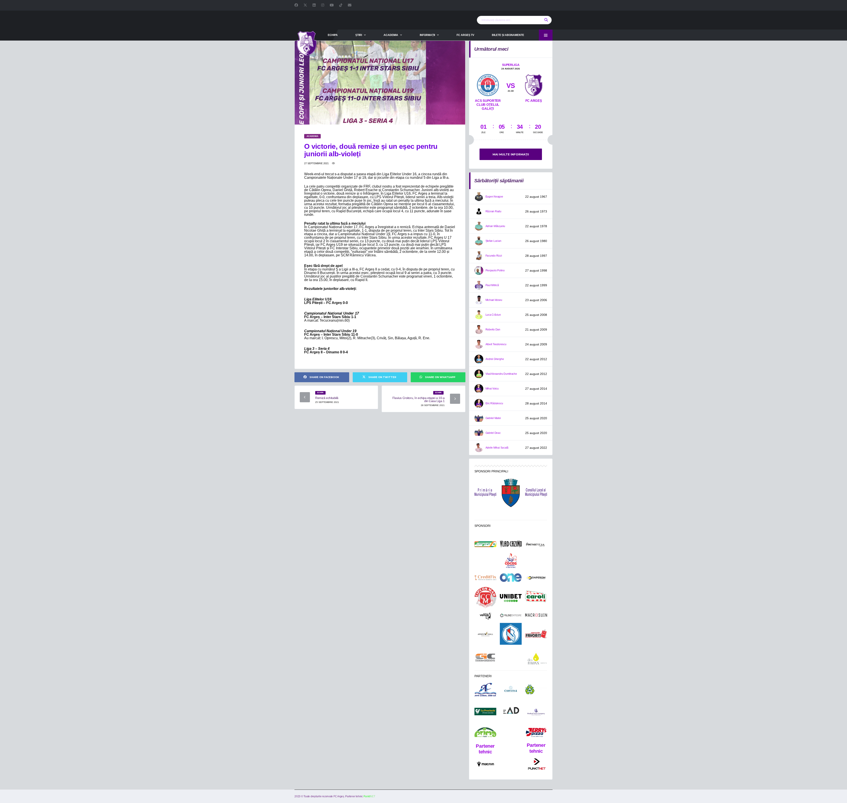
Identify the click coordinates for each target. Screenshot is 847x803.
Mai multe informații (511, 154)
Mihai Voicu (492, 388)
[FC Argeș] (533, 84)
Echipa (333, 35)
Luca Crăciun (493, 314)
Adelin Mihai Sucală (496, 447)
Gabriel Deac (493, 432)
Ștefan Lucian (493, 240)
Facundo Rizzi (493, 255)
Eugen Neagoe (494, 196)
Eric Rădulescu (494, 403)
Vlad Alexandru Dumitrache (501, 373)
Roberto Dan (492, 329)
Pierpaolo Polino (495, 270)
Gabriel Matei (493, 418)
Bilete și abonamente (508, 35)
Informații (427, 35)
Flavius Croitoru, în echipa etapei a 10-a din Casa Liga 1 (418, 399)
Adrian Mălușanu (495, 226)
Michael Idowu (493, 300)
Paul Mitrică (492, 285)
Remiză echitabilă (326, 398)
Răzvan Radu (493, 211)
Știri (358, 35)
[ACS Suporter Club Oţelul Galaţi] (488, 84)
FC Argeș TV (465, 35)
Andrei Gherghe (494, 359)
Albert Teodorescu (495, 344)
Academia (391, 35)
